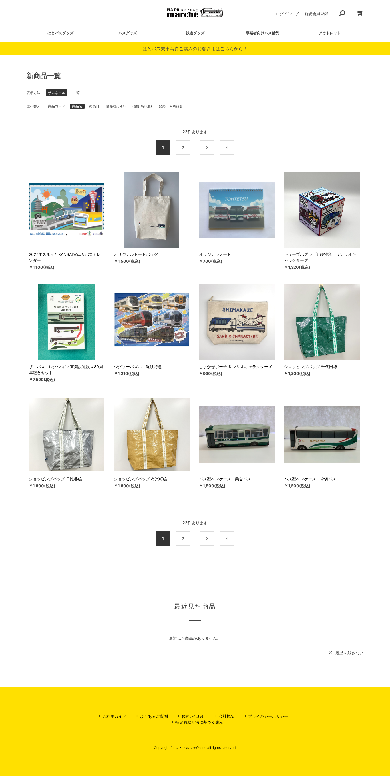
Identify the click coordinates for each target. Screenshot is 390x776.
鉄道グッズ (195, 33)
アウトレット (330, 33)
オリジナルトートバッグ (136, 254)
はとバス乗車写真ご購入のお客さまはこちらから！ (195, 48)
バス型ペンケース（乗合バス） (227, 478)
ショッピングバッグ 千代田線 (310, 366)
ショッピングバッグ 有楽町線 (140, 478)
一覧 (76, 93)
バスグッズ (127, 33)
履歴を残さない (349, 652)
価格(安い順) (116, 106)
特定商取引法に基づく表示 (199, 722)
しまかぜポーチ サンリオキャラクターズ (235, 366)
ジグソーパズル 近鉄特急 (138, 366)
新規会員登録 (316, 13)
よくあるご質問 (154, 716)
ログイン (284, 13)
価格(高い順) (142, 106)
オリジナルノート (215, 254)
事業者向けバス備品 (262, 33)
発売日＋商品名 (171, 106)
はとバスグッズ (60, 33)
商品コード (56, 106)
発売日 (94, 106)
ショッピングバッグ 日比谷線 (55, 478)
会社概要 (227, 716)
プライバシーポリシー (268, 716)
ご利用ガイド (114, 716)
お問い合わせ (193, 716)
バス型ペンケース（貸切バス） (312, 478)
